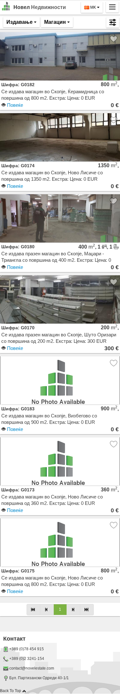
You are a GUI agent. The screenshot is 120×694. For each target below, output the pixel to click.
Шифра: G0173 (18, 489)
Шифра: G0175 (18, 570)
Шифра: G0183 (18, 408)
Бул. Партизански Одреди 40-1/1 (38, 678)
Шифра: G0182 (18, 84)
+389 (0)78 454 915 (26, 649)
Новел (39, 7)
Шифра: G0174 (18, 165)
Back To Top (11, 691)
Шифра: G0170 (18, 327)
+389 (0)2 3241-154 (26, 658)
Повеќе (14, 105)
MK (93, 7)
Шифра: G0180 (18, 246)
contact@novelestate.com (31, 668)
